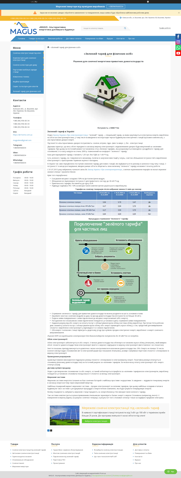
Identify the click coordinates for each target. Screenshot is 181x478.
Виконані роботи (55, 38)
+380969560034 (116, 6)
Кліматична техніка (21, 77)
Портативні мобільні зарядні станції (25, 71)
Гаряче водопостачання (22, 456)
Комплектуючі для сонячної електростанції (24, 59)
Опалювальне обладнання (22, 460)
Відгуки (110, 38)
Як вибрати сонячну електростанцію (108, 450)
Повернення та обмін (94, 38)
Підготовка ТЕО (59, 460)
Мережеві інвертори (20, 466)
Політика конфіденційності (122, 476)
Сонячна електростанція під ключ (27, 53)
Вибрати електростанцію (96, 421)
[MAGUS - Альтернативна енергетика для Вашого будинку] (23, 28)
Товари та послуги (36, 38)
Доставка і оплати (73, 38)
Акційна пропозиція (21, 81)
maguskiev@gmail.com (22, 140)
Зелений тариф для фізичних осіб (27, 91)
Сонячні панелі (18, 463)
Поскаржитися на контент (101, 476)
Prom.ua (103, 473)
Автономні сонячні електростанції (25, 453)
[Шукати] (125, 28)
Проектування (59, 463)
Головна (21, 38)
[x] (51, 431)
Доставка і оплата (142, 450)
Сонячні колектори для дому (25, 65)
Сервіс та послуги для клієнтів (25, 86)
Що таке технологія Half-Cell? (105, 456)
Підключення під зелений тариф (66, 456)
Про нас (131, 38)
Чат (172, 472)
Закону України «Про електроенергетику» (70, 135)
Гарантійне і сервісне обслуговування (68, 450)
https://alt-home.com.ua (22, 135)
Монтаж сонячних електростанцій (66, 453)
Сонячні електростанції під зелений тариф (29, 450)
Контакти (120, 38)
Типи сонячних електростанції (106, 453)
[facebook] (48, 431)
